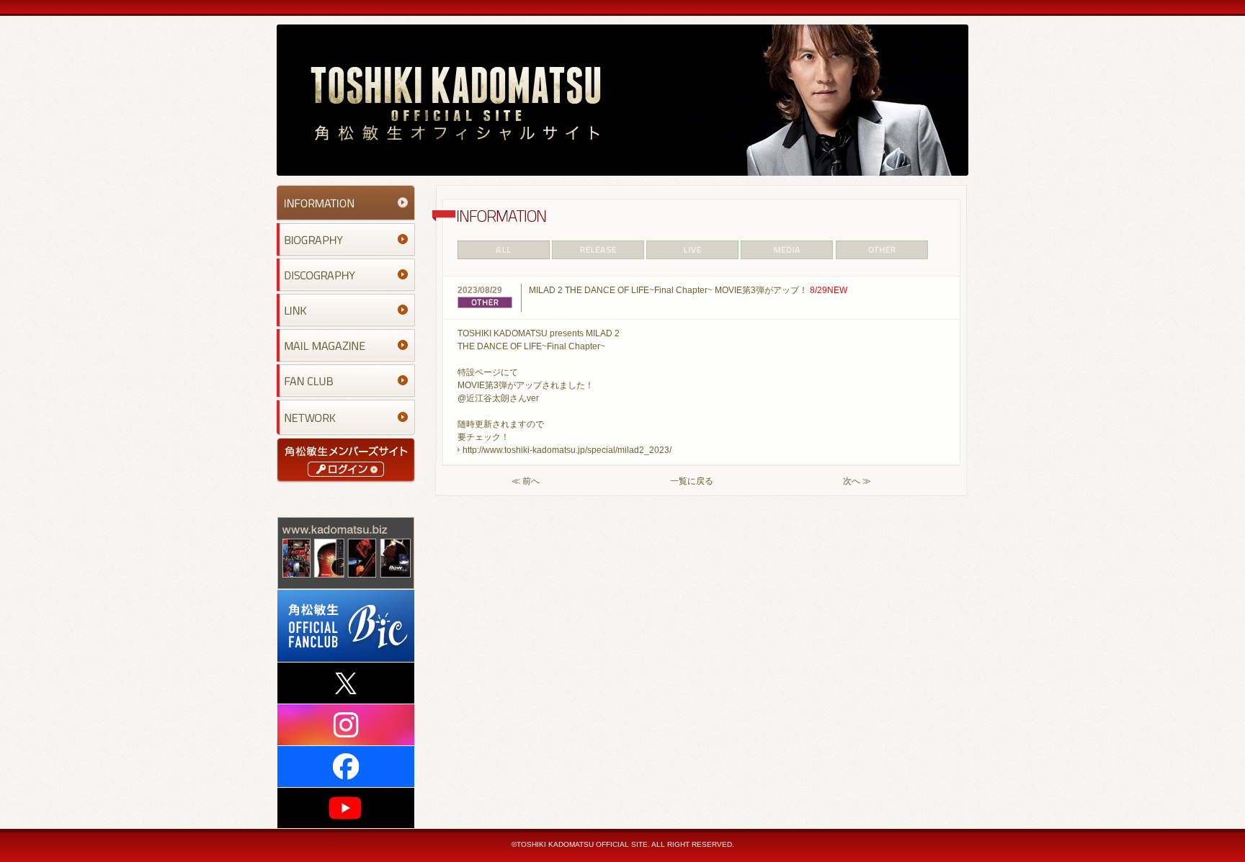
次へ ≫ (857, 481)
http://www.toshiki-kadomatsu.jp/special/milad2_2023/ (567, 450)
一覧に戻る (691, 481)
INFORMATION (346, 202)
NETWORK (346, 417)
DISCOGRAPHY (346, 275)
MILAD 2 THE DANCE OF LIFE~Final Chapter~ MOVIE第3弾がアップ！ (688, 290)
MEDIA (787, 250)
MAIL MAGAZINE (346, 345)
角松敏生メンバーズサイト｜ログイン (346, 460)
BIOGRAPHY (346, 239)
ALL (504, 250)
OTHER (882, 250)
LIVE (692, 250)
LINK (346, 310)
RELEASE (598, 250)
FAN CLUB (346, 380)
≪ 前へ (526, 481)
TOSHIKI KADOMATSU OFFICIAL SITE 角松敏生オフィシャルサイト (622, 100)
